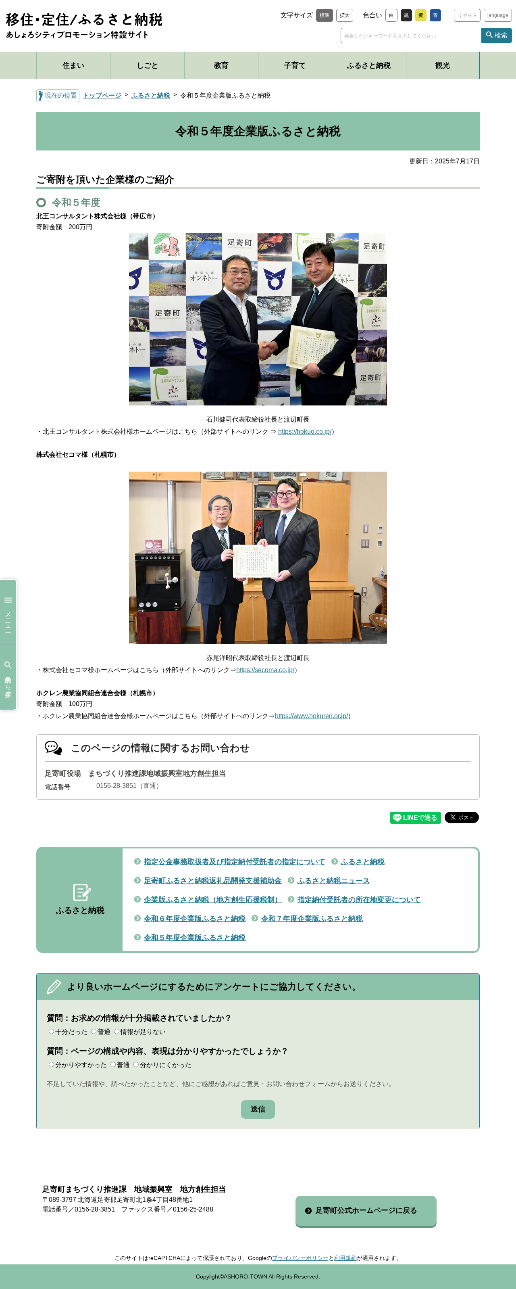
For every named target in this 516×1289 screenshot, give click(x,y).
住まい (73, 65)
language (497, 15)
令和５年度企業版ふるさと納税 (195, 938)
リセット (467, 15)
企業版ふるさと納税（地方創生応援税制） (213, 900)
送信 (258, 1109)
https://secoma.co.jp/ (265, 669)
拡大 (345, 15)
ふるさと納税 (369, 65)
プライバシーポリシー (300, 1258)
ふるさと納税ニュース (334, 881)
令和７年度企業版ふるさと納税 (312, 919)
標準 (324, 15)
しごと (147, 65)
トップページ (102, 95)
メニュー (8, 618)
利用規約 (345, 1258)
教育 (221, 65)
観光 (442, 65)
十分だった (71, 1031)
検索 (501, 35)
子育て (295, 65)
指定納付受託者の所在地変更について (359, 900)
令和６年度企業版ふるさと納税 (195, 919)
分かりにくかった (165, 1064)
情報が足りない (143, 1031)
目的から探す (8, 683)
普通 (104, 1031)
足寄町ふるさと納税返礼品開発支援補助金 (213, 881)
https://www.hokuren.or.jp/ (311, 715)
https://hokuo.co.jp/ (304, 431)
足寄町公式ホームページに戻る (366, 1210)
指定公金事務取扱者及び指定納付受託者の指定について (234, 862)
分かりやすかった (81, 1064)
